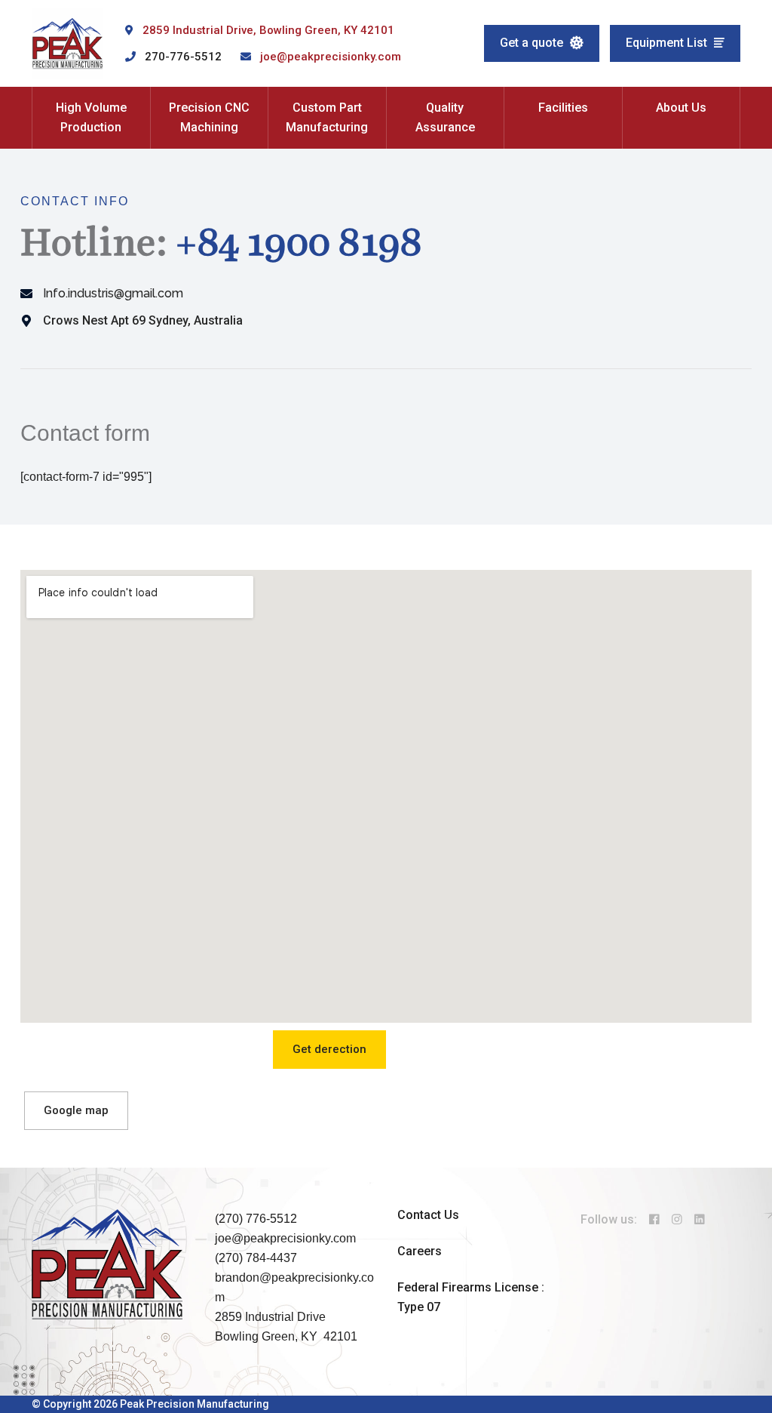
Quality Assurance (445, 117)
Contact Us (428, 1215)
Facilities (563, 107)
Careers (419, 1251)
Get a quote (533, 42)
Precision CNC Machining (209, 117)
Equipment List (668, 42)
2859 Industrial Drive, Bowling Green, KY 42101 (268, 30)
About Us (681, 107)
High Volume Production (91, 117)
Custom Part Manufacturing (327, 117)
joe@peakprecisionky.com (330, 56)
